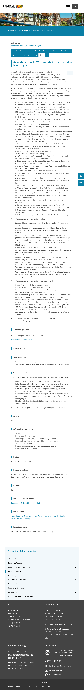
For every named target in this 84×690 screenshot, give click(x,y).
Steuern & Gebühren (16, 588)
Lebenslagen (13, 576)
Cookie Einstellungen (47, 686)
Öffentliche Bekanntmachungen (20, 596)
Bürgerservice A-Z (15, 571)
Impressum (20, 686)
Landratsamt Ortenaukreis (21, 340)
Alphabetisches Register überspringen (26, 45)
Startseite (12, 31)
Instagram (53, 652)
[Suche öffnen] (75, 6)
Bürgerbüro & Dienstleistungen (20, 567)
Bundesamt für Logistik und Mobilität (25, 503)
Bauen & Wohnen (15, 563)
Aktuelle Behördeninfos (17, 559)
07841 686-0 (15, 623)
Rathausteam (13, 592)
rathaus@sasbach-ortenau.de (21, 620)
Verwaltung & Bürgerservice (29, 31)
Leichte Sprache (55, 670)
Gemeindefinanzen (15, 584)
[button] (81, 176)
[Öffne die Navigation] (68, 7)
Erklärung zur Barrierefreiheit (60, 666)
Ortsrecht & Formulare (17, 580)
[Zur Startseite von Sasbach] (13, 6)
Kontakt (11, 686)
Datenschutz (32, 686)
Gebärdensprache (56, 674)
